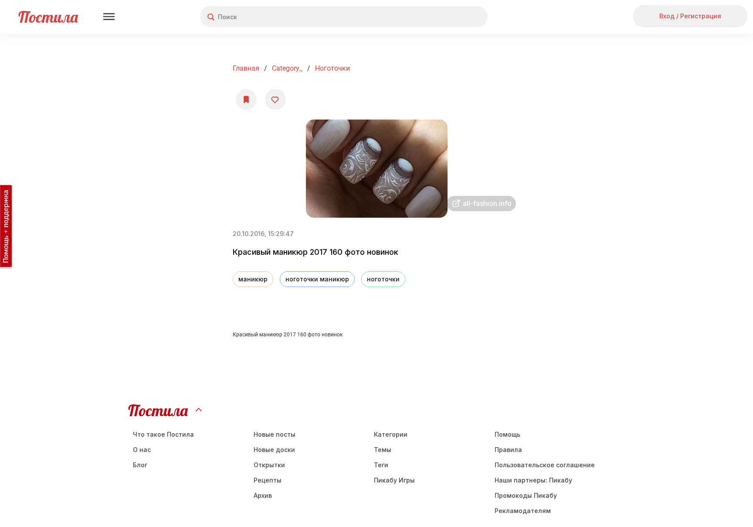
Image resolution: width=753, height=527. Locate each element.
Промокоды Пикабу (526, 495)
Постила (48, 17)
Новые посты (274, 434)
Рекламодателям (523, 510)
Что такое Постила (163, 434)
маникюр (253, 279)
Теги (381, 465)
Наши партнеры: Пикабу (533, 480)
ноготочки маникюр (317, 279)
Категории (390, 434)
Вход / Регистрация (690, 16)
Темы (382, 449)
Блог (140, 465)
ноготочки (332, 68)
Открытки (269, 465)
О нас (142, 449)
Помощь (507, 434)
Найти (448, 17)
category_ (287, 68)
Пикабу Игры (394, 480)
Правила (508, 449)
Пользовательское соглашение (545, 465)
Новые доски (274, 449)
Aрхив (263, 495)
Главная (246, 68)
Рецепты (268, 480)
